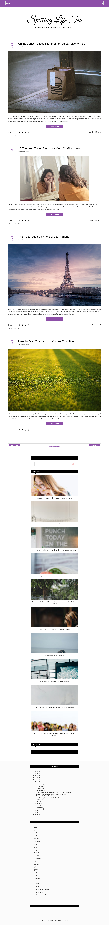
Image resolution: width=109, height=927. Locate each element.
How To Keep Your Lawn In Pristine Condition (46, 341)
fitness (36, 855)
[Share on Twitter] (22, 132)
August (39, 799)
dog (35, 850)
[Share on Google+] (29, 132)
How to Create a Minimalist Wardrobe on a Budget (54, 524)
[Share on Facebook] (16, 132)
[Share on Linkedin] (25, 132)
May (38, 805)
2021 (37, 781)
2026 (37, 772)
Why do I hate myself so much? (54, 655)
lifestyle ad (37, 886)
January (39, 809)
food (35, 861)
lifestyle (98, 132)
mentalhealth (38, 892)
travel (99, 325)
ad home (37, 833)
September (40, 790)
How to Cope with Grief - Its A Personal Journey (55, 629)
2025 (37, 773)
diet (35, 847)
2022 (37, 779)
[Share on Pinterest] (19, 132)
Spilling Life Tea (54, 20)
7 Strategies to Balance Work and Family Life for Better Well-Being (54, 550)
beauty (36, 838)
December (40, 785)
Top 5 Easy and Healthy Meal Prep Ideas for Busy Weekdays (54, 707)
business (37, 841)
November (40, 786)
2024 (37, 775)
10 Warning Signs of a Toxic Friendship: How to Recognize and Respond (54, 734)
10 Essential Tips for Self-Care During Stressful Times (54, 498)
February (39, 807)
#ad (35, 827)
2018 (37, 812)
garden (36, 864)
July (38, 801)
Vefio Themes (64, 920)
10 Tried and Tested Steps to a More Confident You (49, 148)
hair (35, 872)
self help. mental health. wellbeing (45, 895)
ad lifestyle (37, 836)
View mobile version (54, 446)
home (36, 875)
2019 (37, 811)
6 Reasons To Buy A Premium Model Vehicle (54, 681)
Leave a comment (14, 135)
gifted (36, 867)
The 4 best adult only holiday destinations (43, 236)
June (38, 803)
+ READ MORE (54, 126)
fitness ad (37, 858)
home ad (37, 878)
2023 (37, 777)
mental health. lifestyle (41, 889)
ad (35, 830)
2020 (37, 783)
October (39, 788)
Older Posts (94, 445)
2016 (37, 814)
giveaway (37, 870)
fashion (36, 853)
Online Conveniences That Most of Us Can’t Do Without (52, 43)
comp (36, 844)
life (35, 881)
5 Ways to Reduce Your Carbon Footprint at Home (54, 576)
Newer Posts (14, 445)
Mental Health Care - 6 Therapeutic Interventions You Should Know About (54, 602)
